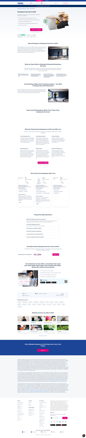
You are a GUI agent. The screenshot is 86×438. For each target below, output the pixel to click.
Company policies (31, 409)
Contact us (30, 405)
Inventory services (42, 413)
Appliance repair (41, 416)
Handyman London (42, 419)
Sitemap (18, 420)
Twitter (54, 422)
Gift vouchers (19, 410)
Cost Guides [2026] (20, 402)
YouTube (60, 422)
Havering (39, 304)
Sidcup (29, 304)
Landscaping (41, 405)
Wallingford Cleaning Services (44, 391)
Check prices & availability (43, 162)
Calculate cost (55, 254)
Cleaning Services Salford (34, 391)
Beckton (44, 304)
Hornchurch (49, 304)
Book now (43, 350)
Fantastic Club (19, 408)
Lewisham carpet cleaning (34, 390)
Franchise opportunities (20, 414)
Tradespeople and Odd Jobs (21, 8)
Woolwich (34, 304)
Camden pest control (25, 390)
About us (29, 402)
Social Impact (19, 411)
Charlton (63, 304)
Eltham (54, 304)
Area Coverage (19, 418)
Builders (40, 409)
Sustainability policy (31, 410)
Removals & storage (42, 410)
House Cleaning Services (43, 402)
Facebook (51, 422)
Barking (59, 304)
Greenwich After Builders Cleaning (51, 380)
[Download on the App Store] (42, 282)
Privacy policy (30, 412)
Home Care (41, 424)
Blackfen (19, 304)
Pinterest (57, 422)
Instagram (63, 422)
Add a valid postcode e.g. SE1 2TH (22, 34)
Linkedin (66, 422)
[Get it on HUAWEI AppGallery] (53, 282)
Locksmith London (42, 417)
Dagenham (24, 304)
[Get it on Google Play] (48, 282)
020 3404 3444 (26, 295)
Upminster (19, 306)
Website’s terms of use (31, 413)
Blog (18, 417)
